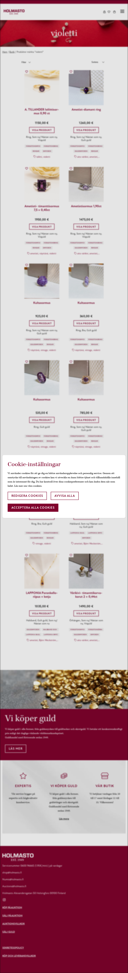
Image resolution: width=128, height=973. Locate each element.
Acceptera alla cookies (33, 508)
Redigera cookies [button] (27, 496)
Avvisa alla (64, 496)
